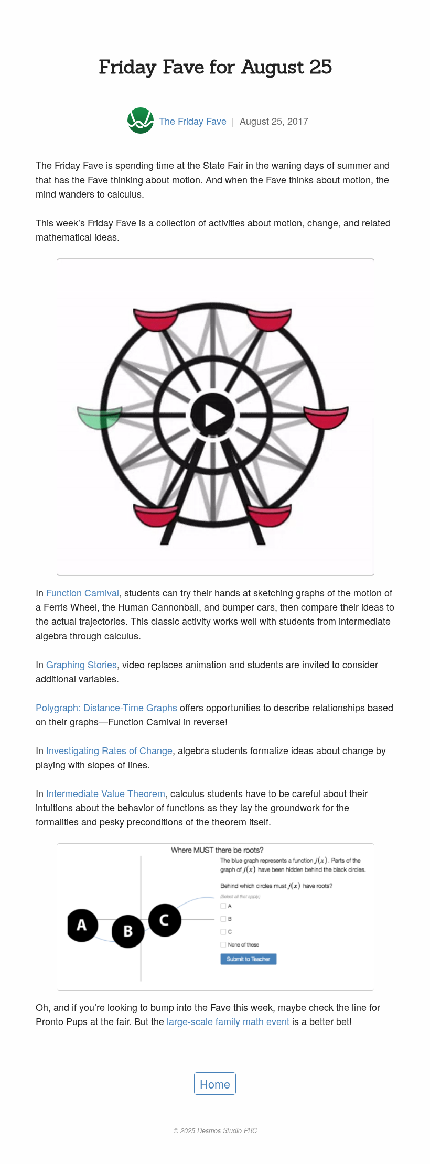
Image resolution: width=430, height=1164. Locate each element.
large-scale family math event (228, 1021)
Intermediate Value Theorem (105, 793)
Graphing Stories (81, 664)
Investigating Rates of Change (109, 750)
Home (215, 1083)
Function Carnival (82, 592)
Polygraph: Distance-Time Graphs (106, 707)
